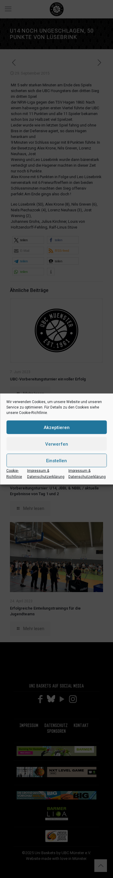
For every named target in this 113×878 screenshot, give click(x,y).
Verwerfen (56, 444)
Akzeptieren (57, 427)
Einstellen (56, 460)
